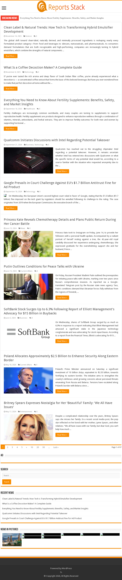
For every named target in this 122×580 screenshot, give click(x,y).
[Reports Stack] (61, 6)
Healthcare (30, 109)
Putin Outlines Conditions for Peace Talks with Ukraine (44, 266)
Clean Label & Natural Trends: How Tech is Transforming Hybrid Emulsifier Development (42, 499)
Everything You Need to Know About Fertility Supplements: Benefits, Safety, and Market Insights (62, 18)
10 (32, 447)
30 (43, 447)
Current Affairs (26, 271)
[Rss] (61, 572)
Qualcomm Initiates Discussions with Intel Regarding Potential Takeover (57, 140)
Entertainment (26, 412)
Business (30, 145)
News (23, 228)
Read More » (11, 56)
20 (38, 447)
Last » (55, 447)
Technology (29, 72)
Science (29, 36)
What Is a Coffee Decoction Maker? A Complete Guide (43, 67)
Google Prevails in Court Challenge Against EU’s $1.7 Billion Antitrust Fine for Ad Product (42, 518)
